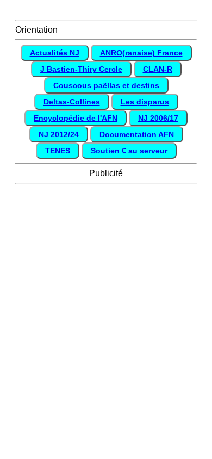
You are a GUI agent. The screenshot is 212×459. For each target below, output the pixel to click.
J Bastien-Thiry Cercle (81, 69)
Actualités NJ (54, 52)
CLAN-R (157, 69)
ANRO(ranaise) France (141, 52)
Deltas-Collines (71, 101)
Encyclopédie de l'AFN (75, 118)
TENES (57, 150)
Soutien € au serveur (129, 150)
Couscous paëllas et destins (106, 85)
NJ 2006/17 (158, 118)
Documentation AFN (136, 134)
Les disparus (145, 101)
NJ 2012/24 (59, 134)
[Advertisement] (106, 294)
